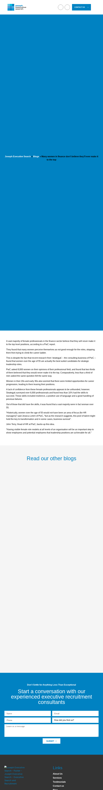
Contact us (58, 786)
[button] (54, 7)
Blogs (36, 156)
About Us (57, 774)
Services (57, 778)
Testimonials (59, 782)
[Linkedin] (60, 7)
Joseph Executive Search (18, 156)
